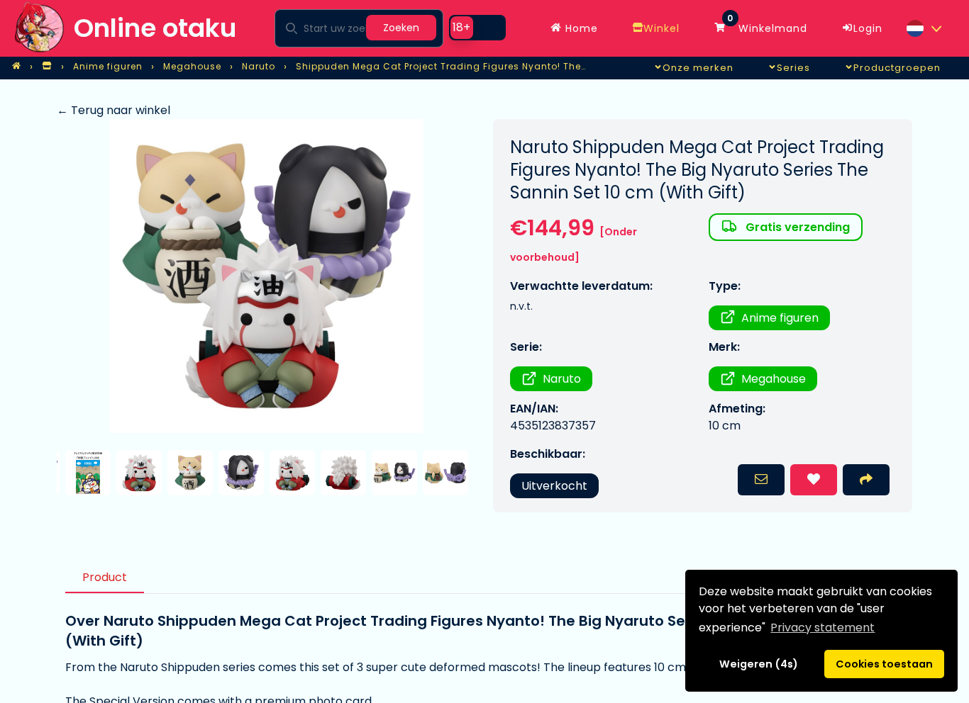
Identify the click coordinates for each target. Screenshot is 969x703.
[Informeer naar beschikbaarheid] (761, 479)
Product (104, 577)
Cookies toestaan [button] (884, 664)
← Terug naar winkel (113, 110)
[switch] (477, 27)
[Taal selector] (924, 28)
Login (867, 28)
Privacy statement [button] (822, 627)
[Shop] (47, 67)
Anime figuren (780, 318)
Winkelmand (767, 24)
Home (580, 28)
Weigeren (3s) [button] (759, 664)
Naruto (562, 379)
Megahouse (773, 379)
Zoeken (401, 28)
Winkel (661, 28)
